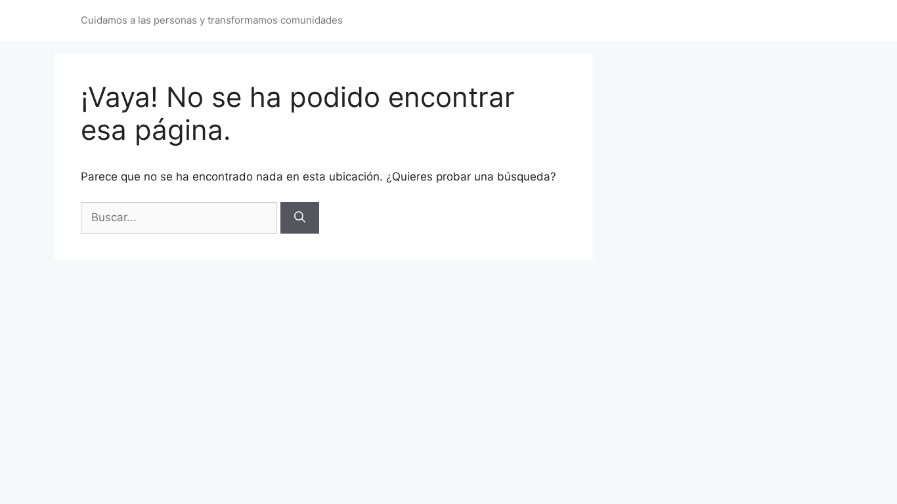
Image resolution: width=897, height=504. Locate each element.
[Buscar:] (180, 217)
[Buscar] (299, 218)
